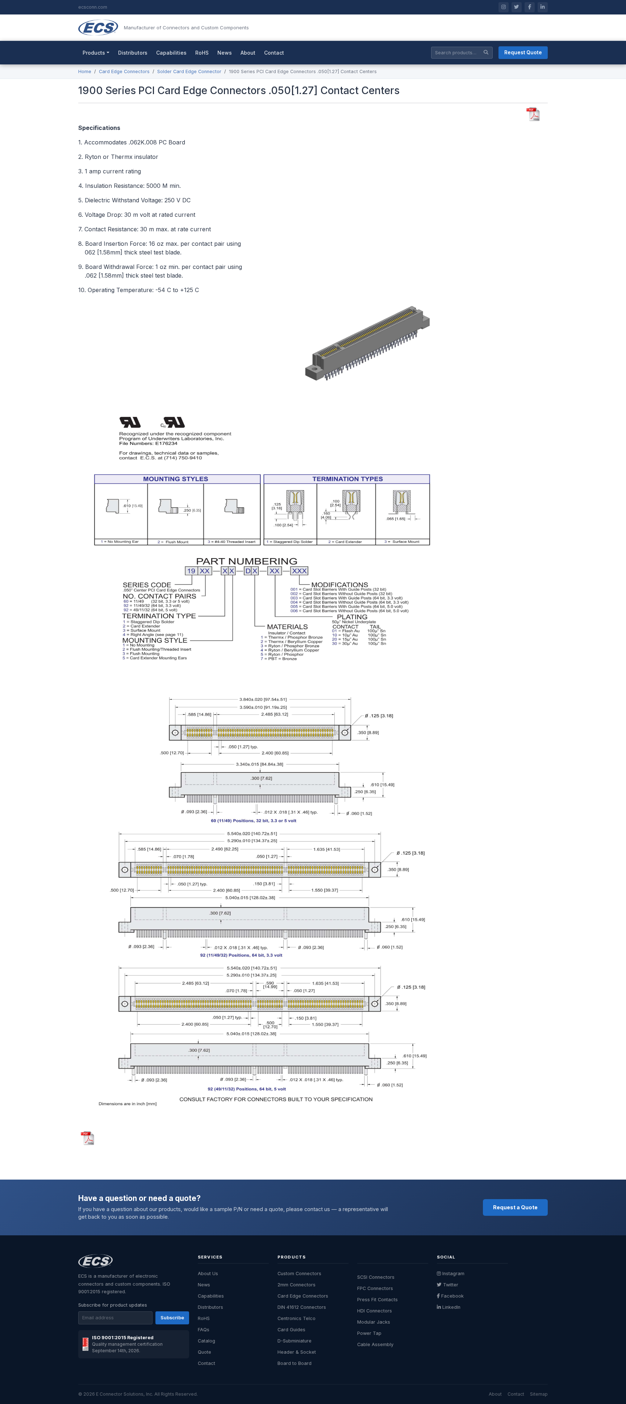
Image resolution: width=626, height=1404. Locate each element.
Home (84, 71)
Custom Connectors (299, 1273)
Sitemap (539, 1394)
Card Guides (291, 1329)
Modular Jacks (373, 1322)
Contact (274, 53)
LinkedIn (451, 1307)
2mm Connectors (296, 1284)
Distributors (132, 53)
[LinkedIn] (543, 7)
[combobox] (462, 53)
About (248, 53)
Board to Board (294, 1363)
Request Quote (523, 52)
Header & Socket (296, 1352)
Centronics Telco (296, 1318)
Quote (204, 1352)
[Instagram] (503, 7)
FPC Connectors (375, 1288)
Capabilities (171, 53)
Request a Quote (515, 1207)
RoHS (202, 53)
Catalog (206, 1341)
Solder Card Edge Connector (189, 71)
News (224, 53)
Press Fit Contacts (377, 1299)
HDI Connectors (374, 1311)
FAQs (203, 1329)
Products (94, 53)
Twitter (450, 1284)
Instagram (453, 1273)
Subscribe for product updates (112, 1305)
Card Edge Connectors (124, 71)
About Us (208, 1273)
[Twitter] (517, 7)
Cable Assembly (375, 1344)
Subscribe (172, 1317)
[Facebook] (530, 7)
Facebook (452, 1296)
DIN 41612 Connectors (301, 1307)
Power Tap (369, 1333)
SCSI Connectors (376, 1277)
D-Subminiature (294, 1341)
